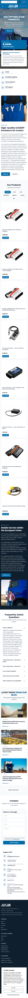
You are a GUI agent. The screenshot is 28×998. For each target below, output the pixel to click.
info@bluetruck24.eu (13, 856)
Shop (2, 940)
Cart (2, 938)
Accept (13, 988)
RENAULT (14, 195)
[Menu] (2, 6)
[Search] (18, 2)
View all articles (13, 790)
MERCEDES (6, 195)
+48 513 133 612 (11, 861)
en (24, 1)
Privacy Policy (16, 839)
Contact (18, 31)
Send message (14, 842)
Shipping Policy (4, 947)
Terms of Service (5, 951)
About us (15, 174)
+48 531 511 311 (11, 865)
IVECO (14, 192)
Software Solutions (5, 958)
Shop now (9, 31)
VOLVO (8, 192)
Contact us (6, 575)
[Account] (23, 6)
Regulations (4, 929)
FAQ (2, 927)
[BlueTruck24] (13, 6)
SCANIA (22, 195)
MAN (21, 192)
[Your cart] (25, 6)
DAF (14, 198)
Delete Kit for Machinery (7, 962)
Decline (13, 991)
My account (4, 936)
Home (2, 921)
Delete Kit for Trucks (6, 960)
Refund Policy (4, 949)
